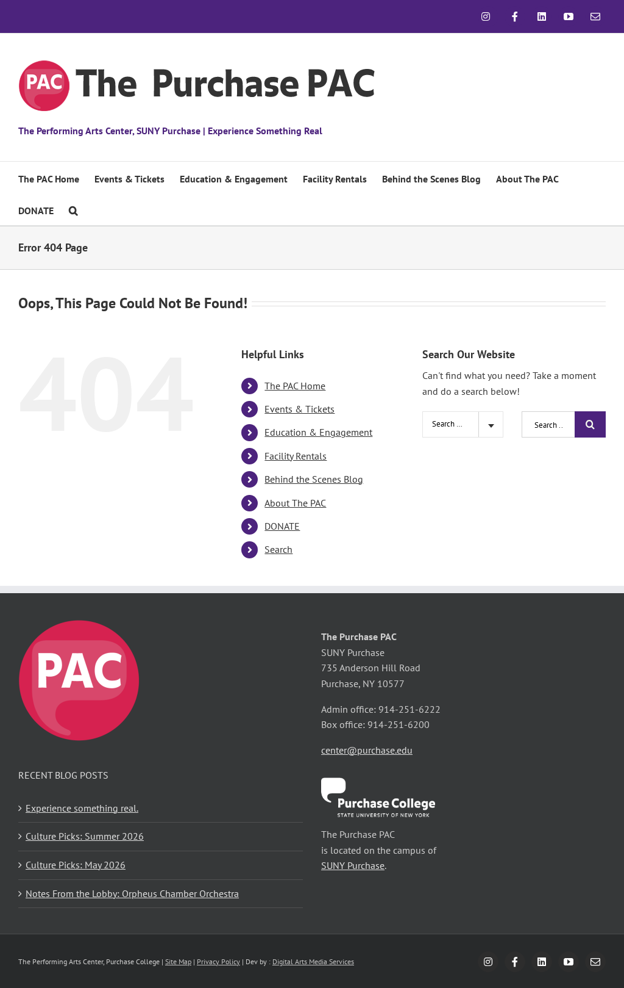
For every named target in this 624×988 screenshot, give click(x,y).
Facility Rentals (295, 456)
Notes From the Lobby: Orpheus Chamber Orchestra (132, 893)
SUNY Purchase (353, 865)
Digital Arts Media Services (313, 961)
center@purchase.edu (367, 750)
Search (278, 549)
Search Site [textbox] (450, 424)
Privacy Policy (218, 961)
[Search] (73, 209)
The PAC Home (294, 386)
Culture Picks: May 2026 (76, 865)
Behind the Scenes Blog (313, 479)
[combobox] (463, 424)
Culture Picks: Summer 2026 (85, 836)
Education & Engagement (318, 432)
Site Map (178, 961)
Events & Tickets (299, 409)
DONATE (282, 526)
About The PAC (295, 503)
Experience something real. (82, 808)
